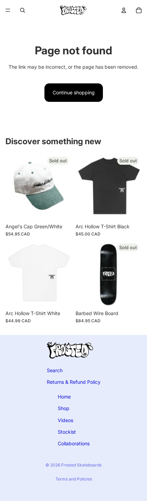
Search (55, 370)
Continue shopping (74, 92)
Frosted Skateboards (81, 465)
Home (64, 397)
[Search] (22, 10)
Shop (63, 408)
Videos (65, 420)
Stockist (67, 432)
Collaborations (74, 443)
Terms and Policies (73, 479)
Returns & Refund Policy (74, 382)
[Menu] (8, 10)
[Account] (123, 10)
